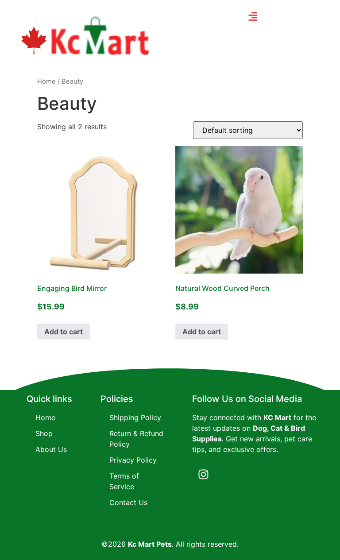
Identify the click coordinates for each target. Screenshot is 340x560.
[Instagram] (203, 474)
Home (46, 81)
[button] (253, 16)
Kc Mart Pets (150, 544)
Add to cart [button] (63, 331)
